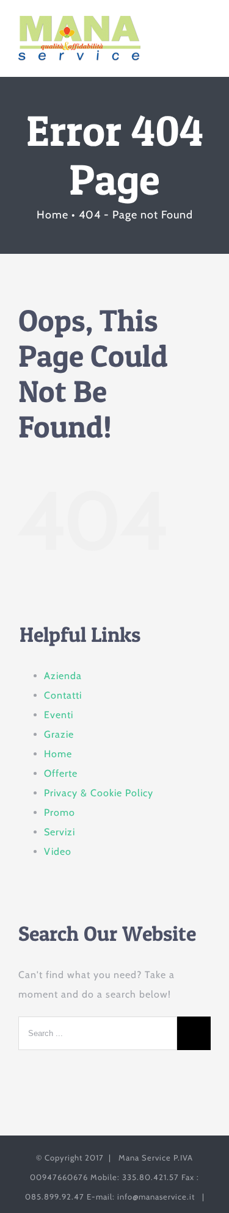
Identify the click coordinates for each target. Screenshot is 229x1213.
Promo (59, 812)
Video (57, 851)
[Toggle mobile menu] (205, 34)
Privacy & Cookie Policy (98, 793)
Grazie (59, 734)
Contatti (63, 695)
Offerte (61, 773)
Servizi (59, 832)
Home (58, 754)
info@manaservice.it (156, 1196)
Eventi (58, 715)
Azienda (63, 676)
